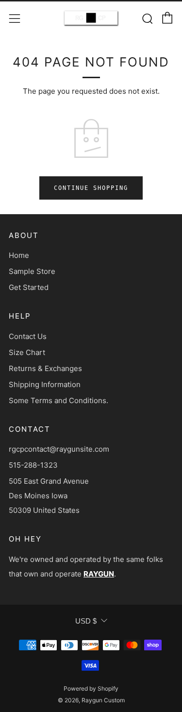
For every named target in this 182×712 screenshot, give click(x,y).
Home (19, 255)
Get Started (29, 287)
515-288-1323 (33, 465)
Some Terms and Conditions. (58, 400)
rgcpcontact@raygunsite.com (59, 449)
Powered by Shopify (91, 688)
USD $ (86, 621)
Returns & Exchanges (45, 368)
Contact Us (28, 336)
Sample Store (32, 271)
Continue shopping (91, 188)
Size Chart (27, 352)
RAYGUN (98, 573)
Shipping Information (45, 384)
